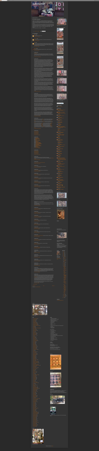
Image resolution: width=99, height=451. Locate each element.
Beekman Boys (34, 332)
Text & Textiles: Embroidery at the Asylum (61, 113)
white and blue (34, 421)
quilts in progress (35, 395)
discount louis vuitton (38, 142)
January (64, 296)
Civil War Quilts (59, 109)
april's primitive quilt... (64, 285)
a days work (34, 321)
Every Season (34, 348)
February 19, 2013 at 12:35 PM (37, 167)
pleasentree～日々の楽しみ (61, 189)
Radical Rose (59, 149)
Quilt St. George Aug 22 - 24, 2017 (61, 169)
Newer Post (34, 285)
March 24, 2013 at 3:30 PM (37, 265)
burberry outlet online (38, 140)
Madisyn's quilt (34, 372)
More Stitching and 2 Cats (60, 140)
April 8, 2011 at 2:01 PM (36, 50)
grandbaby (34, 357)
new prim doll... (64, 291)
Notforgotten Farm (60, 117)
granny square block (35, 359)
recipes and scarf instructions (36, 398)
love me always (34, 371)
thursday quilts (34, 417)
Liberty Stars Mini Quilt (60, 122)
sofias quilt (34, 410)
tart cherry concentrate (35, 413)
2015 (63, 252)
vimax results (43, 162)
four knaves (34, 352)
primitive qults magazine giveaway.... (64, 275)
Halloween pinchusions (35, 361)
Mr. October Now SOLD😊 (60, 185)
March (64, 294)
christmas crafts (34, 338)
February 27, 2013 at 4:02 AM (37, 209)
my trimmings (34, 375)
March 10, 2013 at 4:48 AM (37, 252)
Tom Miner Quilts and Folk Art (61, 146)
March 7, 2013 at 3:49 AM (37, 236)
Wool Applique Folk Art (35, 422)
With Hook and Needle (60, 139)
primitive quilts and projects (36, 388)
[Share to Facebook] (44, 31)
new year (34, 380)
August (64, 262)
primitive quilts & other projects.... (64, 277)
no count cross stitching (35, 382)
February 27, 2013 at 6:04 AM (37, 213)
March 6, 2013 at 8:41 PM (37, 232)
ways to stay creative (35, 420)
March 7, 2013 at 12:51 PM (37, 240)
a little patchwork (35, 322)
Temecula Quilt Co (60, 119)
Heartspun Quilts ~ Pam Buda (61, 134)
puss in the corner (35, 391)
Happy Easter (64, 270)
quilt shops (34, 394)
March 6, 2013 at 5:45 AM (37, 228)
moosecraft (35, 38)
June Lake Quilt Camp (35, 367)
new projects (34, 379)
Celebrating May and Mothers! (60, 171)
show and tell (34, 406)
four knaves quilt (35, 353)
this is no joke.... (64, 293)
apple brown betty (35, 330)
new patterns (34, 378)
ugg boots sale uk (37, 138)
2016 (63, 251)
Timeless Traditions (60, 153)
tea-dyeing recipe (35, 414)
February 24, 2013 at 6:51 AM (37, 186)
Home (43, 285)
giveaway (34, 355)
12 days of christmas (35, 318)
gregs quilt (34, 360)
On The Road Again (59, 175)
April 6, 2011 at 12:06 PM (36, 36)
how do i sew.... (64, 271)
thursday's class (34, 418)
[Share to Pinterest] (45, 31)
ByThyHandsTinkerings (60, 184)
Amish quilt (34, 328)
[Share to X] (43, 31)
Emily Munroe (34, 345)
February (65, 295)
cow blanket (34, 341)
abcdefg (34, 326)
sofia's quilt (34, 409)
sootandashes (34, 411)
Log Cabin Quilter (59, 144)
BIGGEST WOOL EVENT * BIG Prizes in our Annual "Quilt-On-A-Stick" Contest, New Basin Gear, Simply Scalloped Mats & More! (62, 159)
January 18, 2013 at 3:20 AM (37, 159)
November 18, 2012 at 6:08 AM (37, 56)
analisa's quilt (34, 329)
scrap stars (34, 403)
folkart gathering (34, 351)
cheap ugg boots (37, 144)
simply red (34, 407)
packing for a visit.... (64, 269)
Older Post (53, 285)
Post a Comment (35, 284)
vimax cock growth (40, 162)
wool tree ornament (35, 424)
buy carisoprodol (36, 212)
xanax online (35, 166)
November (65, 258)
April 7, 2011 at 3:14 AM (36, 40)
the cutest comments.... (64, 283)
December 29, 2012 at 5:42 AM (37, 128)
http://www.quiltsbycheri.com (60, 300)
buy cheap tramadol (36, 185)
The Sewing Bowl (59, 187)
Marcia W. (35, 48)
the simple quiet (59, 124)
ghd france (37, 146)
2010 (63, 297)
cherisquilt (34, 337)
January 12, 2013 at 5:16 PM (37, 154)
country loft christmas (35, 340)
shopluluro (34, 405)
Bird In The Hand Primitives (61, 132)
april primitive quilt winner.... (64, 279)
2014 (63, 253)
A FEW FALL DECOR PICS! (60, 142)
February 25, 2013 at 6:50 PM (37, 205)
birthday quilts (34, 334)
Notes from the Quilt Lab (60, 177)
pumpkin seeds (34, 390)
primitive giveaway (35, 387)
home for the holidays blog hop (36, 365)
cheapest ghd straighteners (39, 143)
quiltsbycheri (38, 3)
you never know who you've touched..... (64, 289)
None (33, 383)
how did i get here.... (64, 272)
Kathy (35, 42)
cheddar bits (34, 336)
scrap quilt (34, 402)
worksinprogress (35, 425)
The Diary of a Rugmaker (60, 161)
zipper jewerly (34, 426)
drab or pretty (34, 344)
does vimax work (36, 162)
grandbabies (34, 356)
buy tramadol (35, 231)
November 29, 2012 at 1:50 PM (37, 91)
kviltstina (59, 129)
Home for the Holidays (35, 364)
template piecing (35, 415)
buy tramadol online (36, 170)
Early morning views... (60, 151)
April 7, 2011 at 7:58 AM (36, 46)
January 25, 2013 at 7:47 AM (37, 163)
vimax (42, 119)
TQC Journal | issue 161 (60, 120)
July (64, 263)
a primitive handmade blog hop (36, 325)
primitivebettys (59, 155)
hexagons (34, 363)
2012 (63, 255)
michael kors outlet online (38, 145)
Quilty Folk (59, 137)
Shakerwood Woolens (60, 173)
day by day (34, 342)
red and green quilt (35, 399)
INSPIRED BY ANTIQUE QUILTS (61, 126)
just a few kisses (34, 368)
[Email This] (42, 31)
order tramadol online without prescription (38, 235)
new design (34, 376)
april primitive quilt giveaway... (64, 287)
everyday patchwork (35, 349)
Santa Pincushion (35, 401)
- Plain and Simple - (60, 182)
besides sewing (34, 333)
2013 (63, 254)
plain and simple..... (35, 386)
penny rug (34, 384)
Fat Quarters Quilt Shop (60, 179)
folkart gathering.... (64, 281)
